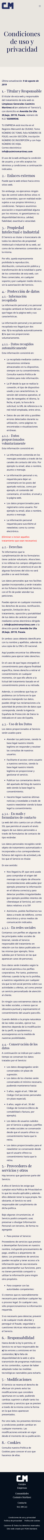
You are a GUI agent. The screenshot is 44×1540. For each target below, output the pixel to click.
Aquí (4, 652)
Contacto (22, 1503)
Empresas (22, 1488)
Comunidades (22, 1494)
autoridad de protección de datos (19, 706)
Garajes (22, 1484)
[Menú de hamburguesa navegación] (39, 5)
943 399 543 (22, 1507)
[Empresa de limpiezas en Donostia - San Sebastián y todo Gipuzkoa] (19, 6)
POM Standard (31, 1528)
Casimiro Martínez (22, 1497)
